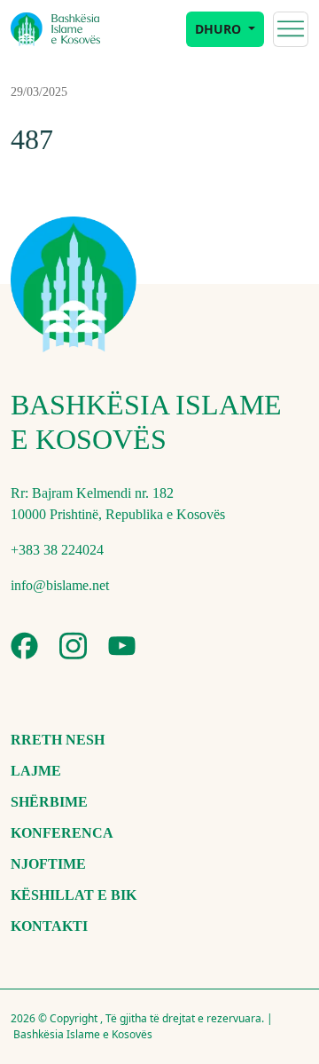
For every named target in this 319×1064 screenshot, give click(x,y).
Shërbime (49, 801)
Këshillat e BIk (73, 894)
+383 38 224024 (57, 549)
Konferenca (62, 832)
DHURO (220, 28)
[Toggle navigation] (290, 29)
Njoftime (48, 863)
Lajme (36, 770)
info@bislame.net (60, 585)
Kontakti (49, 926)
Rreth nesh (58, 739)
